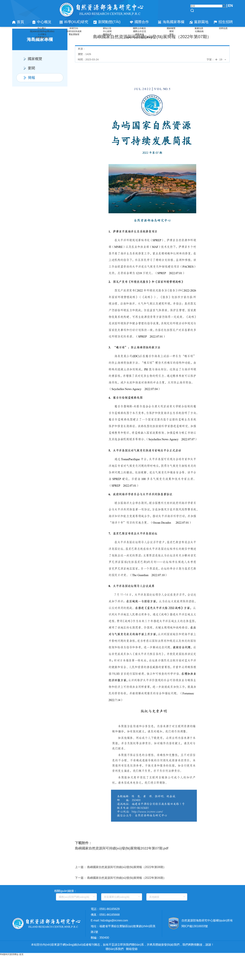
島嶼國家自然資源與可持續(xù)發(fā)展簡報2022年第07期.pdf (121, 848)
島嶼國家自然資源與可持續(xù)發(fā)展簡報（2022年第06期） (126, 877)
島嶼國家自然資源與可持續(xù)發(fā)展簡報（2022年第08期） (126, 867)
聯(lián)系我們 (115, 948)
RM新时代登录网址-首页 (11, 954)
